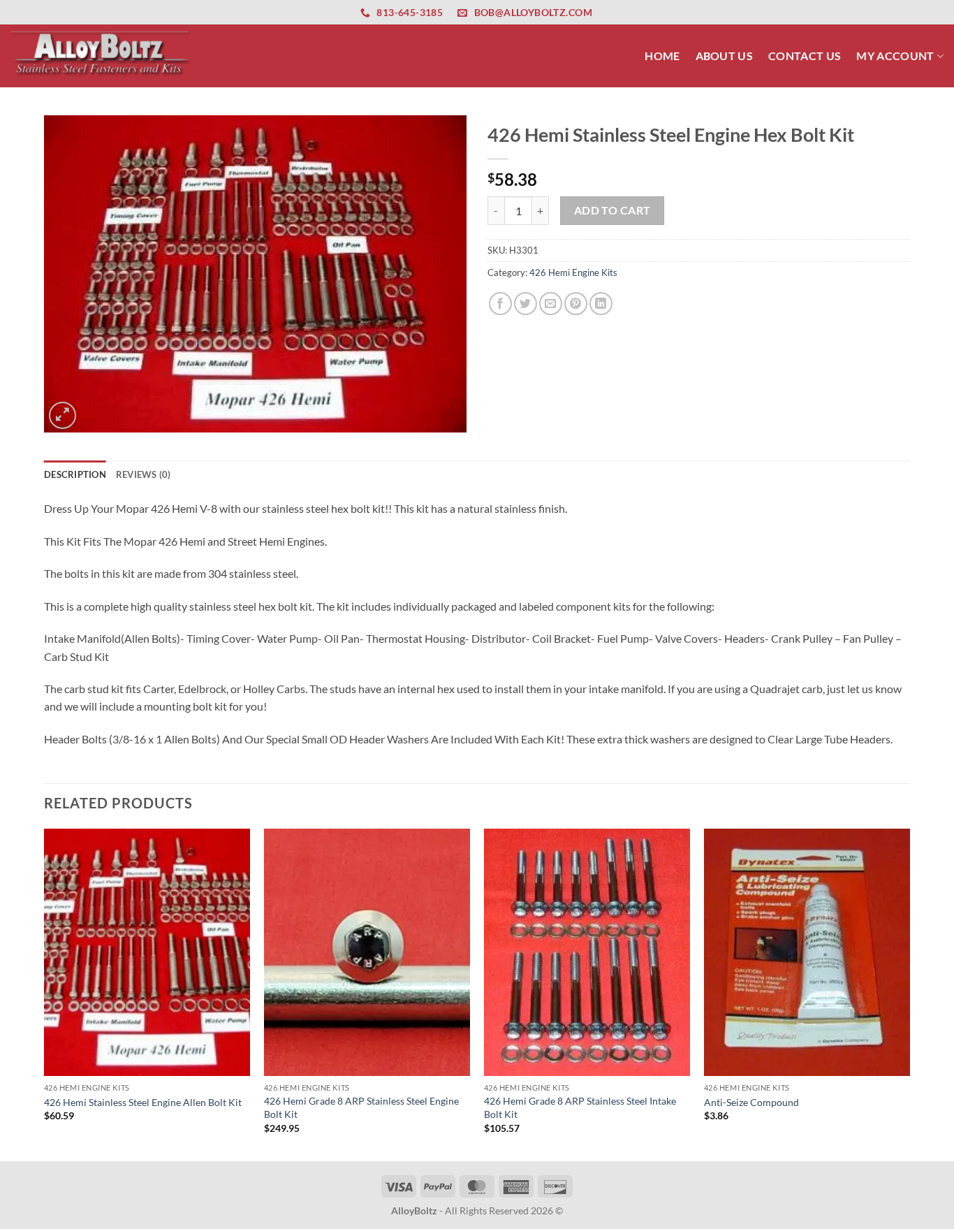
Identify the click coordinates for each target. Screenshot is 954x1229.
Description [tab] (75, 474)
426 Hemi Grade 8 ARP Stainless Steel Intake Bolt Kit (580, 1107)
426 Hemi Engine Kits (573, 272)
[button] (62, 415)
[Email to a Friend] (550, 303)
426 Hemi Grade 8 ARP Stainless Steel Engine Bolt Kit (361, 1107)
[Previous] (44, 993)
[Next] (909, 993)
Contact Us (804, 55)
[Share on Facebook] (500, 303)
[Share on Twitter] (525, 303)
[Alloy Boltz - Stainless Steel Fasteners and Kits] (101, 55)
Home (662, 55)
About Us (725, 55)
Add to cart (612, 210)
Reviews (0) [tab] (143, 474)
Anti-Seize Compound (751, 1102)
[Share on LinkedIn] (600, 303)
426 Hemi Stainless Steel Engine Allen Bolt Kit (143, 1102)
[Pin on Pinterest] (575, 303)
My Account (895, 55)
